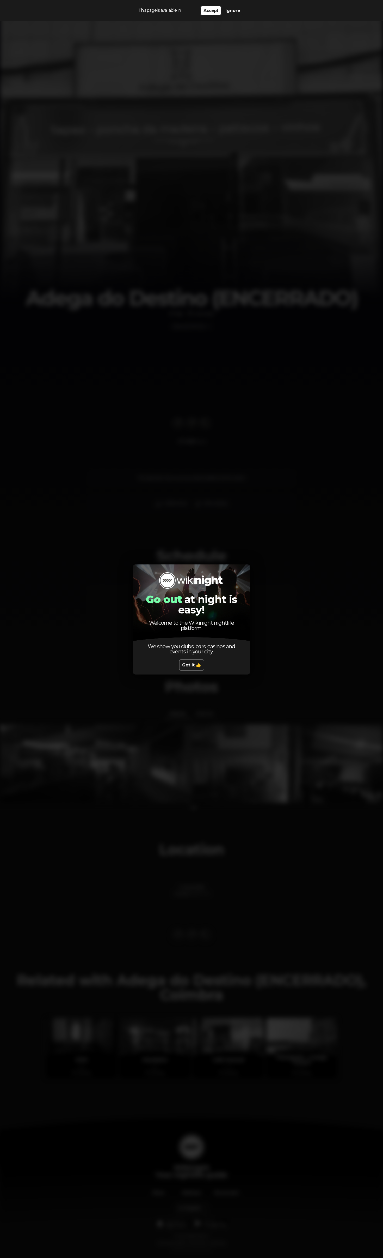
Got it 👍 (191, 665)
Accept (210, 10)
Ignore (232, 10)
